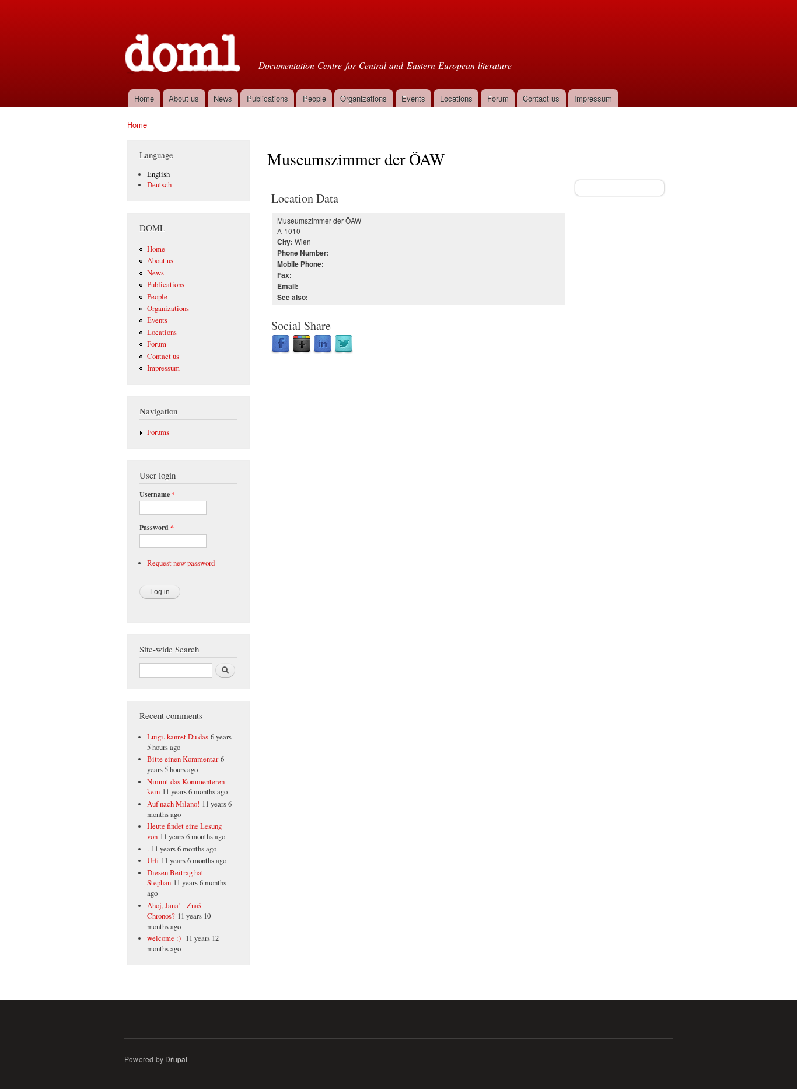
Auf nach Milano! (173, 804)
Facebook (280, 344)
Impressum (593, 98)
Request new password (181, 563)
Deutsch (159, 185)
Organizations (363, 98)
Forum (498, 98)
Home (144, 98)
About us (184, 98)
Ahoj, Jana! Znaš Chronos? (174, 910)
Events (413, 98)
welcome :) (165, 938)
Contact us (541, 98)
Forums (158, 432)
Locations (456, 98)
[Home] (184, 43)
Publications (267, 98)
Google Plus (301, 344)
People (314, 98)
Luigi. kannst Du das (177, 737)
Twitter (343, 344)
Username (157, 494)
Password (156, 527)
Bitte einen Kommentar (182, 759)
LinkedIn (322, 344)
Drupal (176, 1059)
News (223, 98)
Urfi (153, 860)
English (158, 174)
